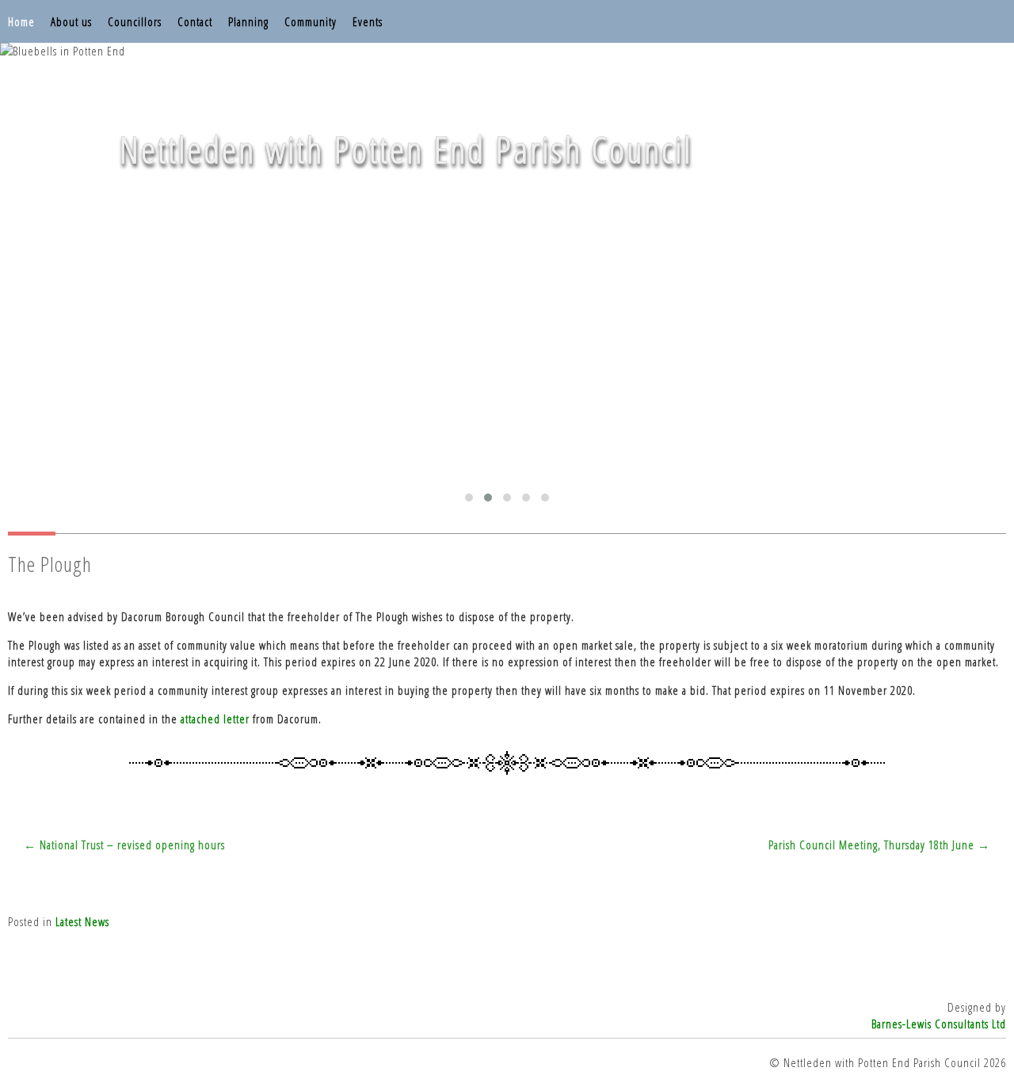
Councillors (135, 21)
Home (21, 21)
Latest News (82, 921)
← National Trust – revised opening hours (124, 844)
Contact (194, 21)
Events (368, 21)
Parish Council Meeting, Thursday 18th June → (879, 844)
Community (310, 21)
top (507, 1031)
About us (71, 21)
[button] (468, 497)
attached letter (215, 718)
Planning (248, 21)
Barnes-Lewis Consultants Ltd (938, 1023)
